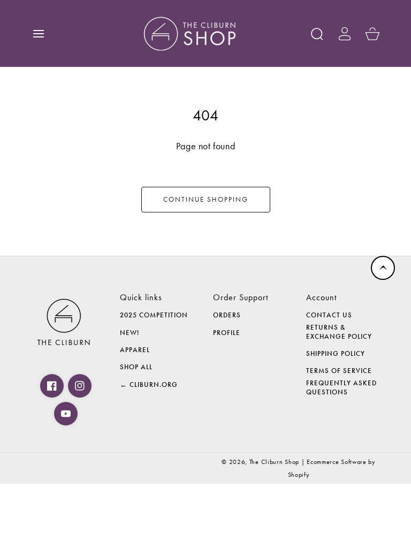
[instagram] (80, 386)
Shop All (136, 367)
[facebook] (52, 386)
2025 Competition (154, 315)
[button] (38, 33)
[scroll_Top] (383, 268)
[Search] (317, 34)
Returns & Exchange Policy (339, 332)
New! (129, 333)
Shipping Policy (335, 353)
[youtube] (66, 413)
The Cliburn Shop (274, 462)
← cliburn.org (149, 384)
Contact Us (329, 315)
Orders (227, 315)
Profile (226, 333)
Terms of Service (339, 371)
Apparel (135, 350)
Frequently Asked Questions (341, 388)
